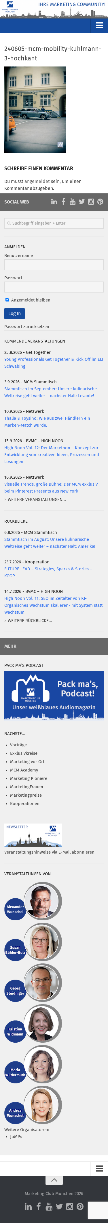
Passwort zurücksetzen (26, 327)
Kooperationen (24, 804)
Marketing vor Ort (27, 762)
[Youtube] (72, 201)
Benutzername (18, 256)
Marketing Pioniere (28, 778)
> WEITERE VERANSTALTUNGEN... (35, 499)
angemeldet (37, 181)
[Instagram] (91, 201)
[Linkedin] (54, 201)
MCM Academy (24, 770)
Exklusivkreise (23, 753)
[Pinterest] (100, 201)
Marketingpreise (26, 795)
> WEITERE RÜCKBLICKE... (28, 621)
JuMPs (16, 1137)
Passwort (13, 278)
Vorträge (18, 745)
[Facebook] (63, 201)
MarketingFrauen (26, 787)
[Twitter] (81, 201)
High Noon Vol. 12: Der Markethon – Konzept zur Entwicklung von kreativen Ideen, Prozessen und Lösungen (51, 455)
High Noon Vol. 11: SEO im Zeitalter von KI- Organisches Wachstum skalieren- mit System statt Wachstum (53, 605)
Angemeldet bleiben (30, 300)
